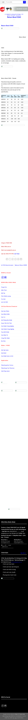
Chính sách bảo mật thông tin (11, 566)
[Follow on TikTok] (2, 277)
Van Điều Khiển (5, 314)
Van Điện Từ (4, 335)
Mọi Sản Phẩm (5, 311)
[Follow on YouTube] (5, 277)
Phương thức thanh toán (9, 575)
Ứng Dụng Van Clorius (7, 365)
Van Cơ (3, 317)
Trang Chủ (4, 287)
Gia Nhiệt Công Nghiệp (7, 326)
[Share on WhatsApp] (7, 259)
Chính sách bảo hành (8, 564)
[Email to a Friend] (15, 259)
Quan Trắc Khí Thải (6, 323)
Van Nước (18, 15)
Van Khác (12, 15)
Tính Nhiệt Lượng (6, 296)
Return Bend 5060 (7, 25)
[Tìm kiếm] (24, 2)
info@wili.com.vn (5, 533)
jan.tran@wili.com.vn (5, 542)
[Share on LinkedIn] (21, 259)
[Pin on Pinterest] (18, 259)
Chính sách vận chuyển (9, 572)
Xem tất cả (23, 553)
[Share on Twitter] (12, 259)
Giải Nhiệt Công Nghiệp (7, 329)
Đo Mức (3, 341)
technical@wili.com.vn (16, 562)
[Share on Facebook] (9, 259)
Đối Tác (3, 293)
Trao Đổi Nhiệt (5, 332)
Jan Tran (16, 253)
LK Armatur (8, 14)
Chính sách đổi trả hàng (9, 569)
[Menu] (3, 2)
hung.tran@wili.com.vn (18, 542)
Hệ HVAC (3, 353)
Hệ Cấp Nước (5, 350)
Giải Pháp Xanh (5, 371)
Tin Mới (3, 299)
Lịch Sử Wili (4, 302)
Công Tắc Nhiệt (5, 338)
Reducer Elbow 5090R (21, 265)
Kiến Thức (4, 290)
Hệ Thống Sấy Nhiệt (6, 320)
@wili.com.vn (5, 546)
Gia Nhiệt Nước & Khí (7, 356)
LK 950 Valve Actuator (7, 265)
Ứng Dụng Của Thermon (7, 368)
